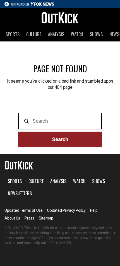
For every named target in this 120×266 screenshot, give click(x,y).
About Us (12, 218)
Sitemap (46, 218)
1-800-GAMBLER (59, 243)
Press (29, 218)
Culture (33, 34)
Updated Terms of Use (23, 210)
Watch (77, 34)
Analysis (56, 34)
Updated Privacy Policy (66, 210)
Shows (96, 34)
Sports (13, 34)
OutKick (60, 17)
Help (94, 210)
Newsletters (20, 193)
